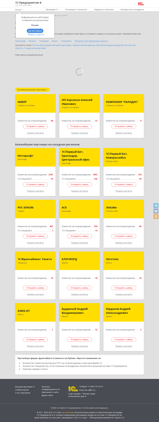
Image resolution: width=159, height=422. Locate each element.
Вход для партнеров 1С (25, 387)
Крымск (32, 41)
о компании (68, 412)
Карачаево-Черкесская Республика (78, 45)
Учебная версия (22, 390)
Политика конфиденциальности (51, 388)
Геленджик (66, 41)
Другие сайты (47, 395)
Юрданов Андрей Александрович (118, 311)
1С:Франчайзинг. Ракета (35, 259)
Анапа (55, 41)
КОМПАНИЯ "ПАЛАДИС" (122, 102)
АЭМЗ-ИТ (24, 311)
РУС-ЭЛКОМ (25, 207)
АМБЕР (22, 102)
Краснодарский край (50, 45)
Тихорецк (44, 41)
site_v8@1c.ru (89, 390)
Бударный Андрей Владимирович (75, 311)
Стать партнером (22, 393)
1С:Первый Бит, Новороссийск (117, 155)
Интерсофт (25, 155)
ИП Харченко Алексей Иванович (77, 102)
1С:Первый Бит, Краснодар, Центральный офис (76, 155)
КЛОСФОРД (69, 259)
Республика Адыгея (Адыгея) (109, 45)
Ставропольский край (35, 48)
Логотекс (112, 259)
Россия (35, 45)
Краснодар (20, 41)
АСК (64, 207)
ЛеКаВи (111, 207)
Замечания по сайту (50, 392)
